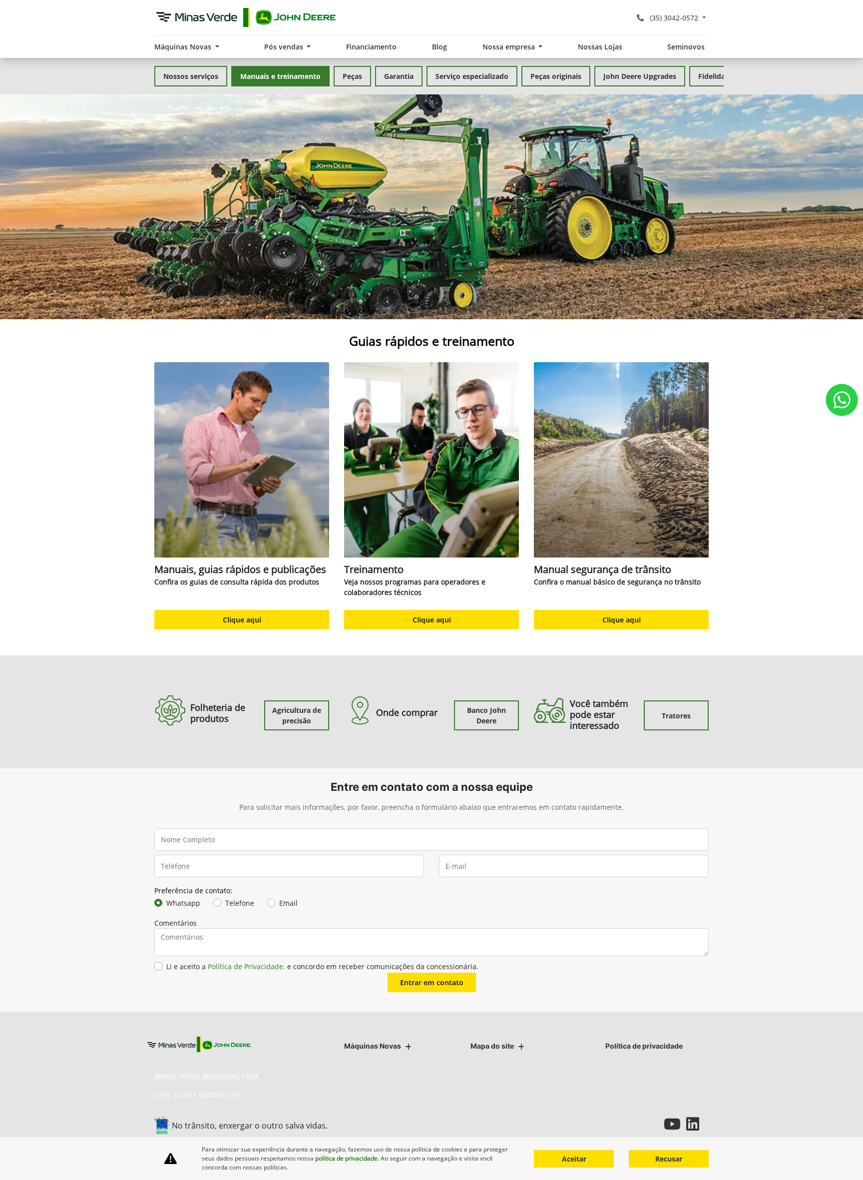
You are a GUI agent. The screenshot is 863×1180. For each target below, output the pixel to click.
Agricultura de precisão (296, 715)
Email (288, 903)
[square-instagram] (652, 1124)
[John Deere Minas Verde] (246, 17)
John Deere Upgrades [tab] (639, 76)
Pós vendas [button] (284, 46)
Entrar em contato (431, 982)
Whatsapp (183, 903)
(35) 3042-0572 (674, 17)
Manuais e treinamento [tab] (280, 76)
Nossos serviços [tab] (190, 76)
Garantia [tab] (399, 76)
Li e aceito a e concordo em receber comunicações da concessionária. (322, 966)
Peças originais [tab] (555, 76)
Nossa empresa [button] (509, 46)
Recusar (668, 1159)
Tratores (676, 715)
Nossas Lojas (600, 46)
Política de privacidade (644, 1046)
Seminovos (686, 46)
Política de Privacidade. (246, 966)
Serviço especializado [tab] (471, 76)
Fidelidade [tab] (716, 76)
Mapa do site (492, 1046)
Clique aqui (242, 619)
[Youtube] (675, 1124)
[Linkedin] (697, 1124)
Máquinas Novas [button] (183, 46)
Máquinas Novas (372, 1046)
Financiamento (371, 46)
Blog (439, 46)
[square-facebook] (630, 1124)
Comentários (175, 923)
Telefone (239, 903)
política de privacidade (346, 1158)
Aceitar (574, 1159)
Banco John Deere (486, 715)
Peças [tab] (352, 76)
